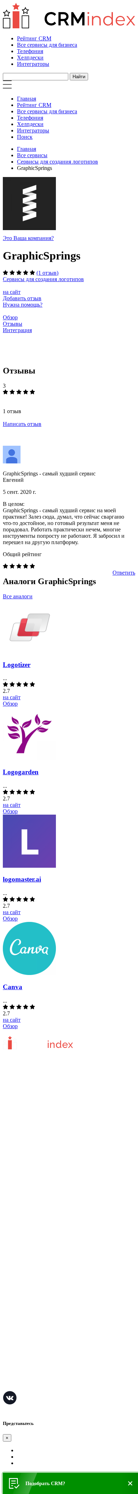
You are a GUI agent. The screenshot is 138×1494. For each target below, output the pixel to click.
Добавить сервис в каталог (35, 1202)
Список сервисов (24, 1245)
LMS (9, 1343)
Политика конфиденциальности (41, 1157)
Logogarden (21, 772)
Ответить (124, 573)
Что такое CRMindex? (29, 1126)
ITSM (9, 1354)
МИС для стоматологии (32, 1385)
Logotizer (16, 664)
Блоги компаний (23, 1234)
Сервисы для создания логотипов (57, 162)
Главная (26, 99)
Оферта (12, 1213)
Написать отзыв (22, 424)
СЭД (8, 1332)
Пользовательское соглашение (39, 1147)
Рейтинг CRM (34, 38)
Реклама (13, 1224)
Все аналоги (18, 596)
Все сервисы (32, 155)
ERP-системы (19, 1301)
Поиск (25, 137)
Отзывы (12, 324)
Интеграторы (33, 64)
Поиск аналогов (22, 1290)
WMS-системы (21, 1311)
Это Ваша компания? (28, 238)
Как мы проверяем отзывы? (36, 1136)
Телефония (30, 51)
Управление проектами (31, 1279)
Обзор (10, 317)
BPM (9, 1375)
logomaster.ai (22, 879)
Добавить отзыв (22, 298)
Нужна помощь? (22, 305)
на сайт (12, 292)
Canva (12, 987)
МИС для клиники (25, 1364)
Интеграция (17, 330)
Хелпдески (30, 58)
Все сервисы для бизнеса (47, 45)
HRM (9, 1322)
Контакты (15, 1168)
